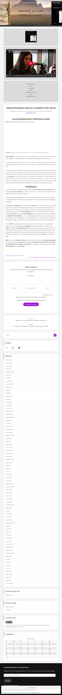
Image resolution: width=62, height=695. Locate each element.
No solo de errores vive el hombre (30, 2)
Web (47, 288)
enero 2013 (8, 577)
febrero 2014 (9, 538)
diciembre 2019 (9, 411)
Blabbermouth (52, 156)
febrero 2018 (9, 447)
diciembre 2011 (9, 583)
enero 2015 (8, 517)
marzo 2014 (9, 535)
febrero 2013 (9, 574)
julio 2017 (8, 465)
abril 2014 (8, 532)
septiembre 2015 (10, 505)
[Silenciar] (51, 76)
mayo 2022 (8, 375)
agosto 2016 (9, 493)
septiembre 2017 (10, 459)
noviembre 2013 (10, 547)
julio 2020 (8, 399)
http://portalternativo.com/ (24, 152)
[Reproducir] (8, 76)
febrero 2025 (9, 360)
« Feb (7, 658)
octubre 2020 (9, 396)
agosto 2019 (9, 420)
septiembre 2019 (10, 417)
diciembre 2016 (9, 483)
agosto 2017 (9, 462)
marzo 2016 (9, 496)
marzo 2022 (9, 381)
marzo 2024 (9, 363)
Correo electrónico (31, 288)
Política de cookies (35, 692)
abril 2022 (8, 378)
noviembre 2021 (10, 384)
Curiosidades (9, 255)
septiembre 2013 (10, 553)
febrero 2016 (9, 499)
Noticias (21, 255)
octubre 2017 (9, 456)
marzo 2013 (9, 571)
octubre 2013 (9, 550)
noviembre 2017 (10, 453)
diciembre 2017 (9, 450)
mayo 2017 (8, 471)
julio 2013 (8, 559)
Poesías (18, 2)
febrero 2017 (9, 477)
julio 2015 (8, 511)
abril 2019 (8, 423)
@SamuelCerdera (10, 607)
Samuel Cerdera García (19, 111)
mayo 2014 (8, 529)
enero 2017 (8, 480)
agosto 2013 (9, 556)
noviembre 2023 (10, 372)
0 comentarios (47, 111)
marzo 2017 (9, 474)
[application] (31, 63)
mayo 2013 (8, 565)
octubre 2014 (9, 520)
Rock (55, 257)
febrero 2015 (9, 514)
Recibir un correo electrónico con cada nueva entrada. (31, 300)
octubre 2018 (9, 432)
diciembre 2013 (9, 544)
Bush (30, 257)
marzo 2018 (9, 444)
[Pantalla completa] (54, 76)
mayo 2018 (8, 438)
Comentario (31, 275)
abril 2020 (8, 402)
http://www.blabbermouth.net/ (40, 152)
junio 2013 (8, 562)
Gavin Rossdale (49, 257)
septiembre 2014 (10, 523)
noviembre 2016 (10, 486)
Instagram (8, 610)
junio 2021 (8, 390)
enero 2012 (8, 580)
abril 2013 (8, 568)
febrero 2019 (9, 426)
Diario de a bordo (46, 2)
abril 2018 (8, 441)
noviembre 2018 (10, 429)
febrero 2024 (9, 366)
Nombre (14, 288)
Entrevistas (15, 255)
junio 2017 (8, 468)
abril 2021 (8, 393)
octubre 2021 (9, 387)
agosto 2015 (9, 508)
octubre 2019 (9, 414)
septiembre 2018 (10, 435)
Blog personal (56, 2)
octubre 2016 (9, 489)
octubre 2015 (9, 502)
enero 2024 (8, 369)
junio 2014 (8, 526)
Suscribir (8, 680)
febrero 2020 (9, 408)
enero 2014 (8, 541)
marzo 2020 (9, 405)
